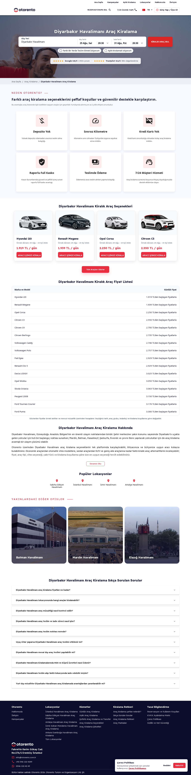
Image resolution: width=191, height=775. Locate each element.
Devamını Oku (95, 464)
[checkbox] (61, 51)
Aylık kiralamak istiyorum (119, 51)
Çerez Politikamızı (137, 768)
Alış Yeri (25, 38)
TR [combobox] (148, 10)
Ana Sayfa (16, 81)
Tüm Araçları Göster (95, 269)
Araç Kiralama (30, 81)
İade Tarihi (117, 39)
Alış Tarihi (82, 39)
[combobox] (48, 42)
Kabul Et (179, 765)
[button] (95, 590)
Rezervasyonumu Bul (97, 10)
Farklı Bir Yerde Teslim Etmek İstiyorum (81, 51)
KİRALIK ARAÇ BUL (160, 41)
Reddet (166, 765)
